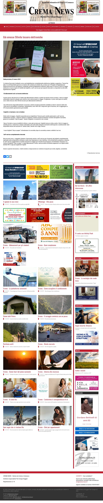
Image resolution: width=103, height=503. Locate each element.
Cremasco (63, 26)
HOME (6, 26)
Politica (18, 26)
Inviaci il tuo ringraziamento (87, 433)
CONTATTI (79, 476)
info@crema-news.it (81, 482)
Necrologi (88, 26)
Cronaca (12, 26)
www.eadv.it (18, 498)
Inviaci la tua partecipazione (87, 429)
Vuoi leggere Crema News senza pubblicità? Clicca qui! (51, 30)
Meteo (28, 26)
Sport (48, 26)
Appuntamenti (55, 26)
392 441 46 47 (13, 495)
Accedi (97, 26)
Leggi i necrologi (86, 424)
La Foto (24, 26)
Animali (82, 26)
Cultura (43, 26)
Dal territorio (36, 26)
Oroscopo (70, 26)
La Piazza (76, 26)
